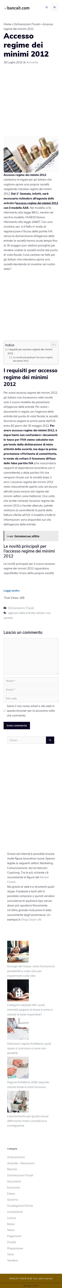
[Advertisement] (31, 101)
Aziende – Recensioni (21, 1163)
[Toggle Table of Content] (52, 344)
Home (7, 24)
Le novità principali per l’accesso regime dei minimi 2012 (33, 359)
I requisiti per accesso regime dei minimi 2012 (29, 351)
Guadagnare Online (20, 1205)
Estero (11, 1193)
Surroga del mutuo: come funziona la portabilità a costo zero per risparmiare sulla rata (31, 970)
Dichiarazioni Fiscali (27, 24)
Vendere (12, 1260)
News (10, 1230)
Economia (13, 1187)
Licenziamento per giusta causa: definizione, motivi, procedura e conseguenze (28, 1120)
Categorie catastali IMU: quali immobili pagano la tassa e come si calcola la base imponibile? (30, 1009)
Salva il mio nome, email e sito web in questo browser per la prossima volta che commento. (31, 710)
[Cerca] (50, 740)
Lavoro (11, 1218)
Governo (12, 1199)
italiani (40, 613)
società (8, 618)
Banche (12, 1169)
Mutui (11, 1224)
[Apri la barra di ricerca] (47, 7)
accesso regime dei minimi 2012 (30, 377)
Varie (10, 1254)
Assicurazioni (16, 1157)
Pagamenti (14, 1236)
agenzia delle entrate (21, 613)
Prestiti (11, 1242)
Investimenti (15, 1212)
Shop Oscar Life (31, 919)
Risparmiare (15, 1248)
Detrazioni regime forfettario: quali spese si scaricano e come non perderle (29, 1048)
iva (48, 613)
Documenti (14, 1181)
